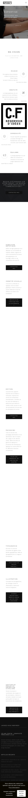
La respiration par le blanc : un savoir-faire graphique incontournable (14, 770)
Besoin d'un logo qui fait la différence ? (14, 302)
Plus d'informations (14, 787)
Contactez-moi (14, 192)
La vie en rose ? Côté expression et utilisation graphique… (12, 776)
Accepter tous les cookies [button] (21, 793)
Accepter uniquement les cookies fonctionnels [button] (9, 793)
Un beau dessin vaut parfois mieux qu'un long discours (14, 597)
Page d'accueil (8, 25)
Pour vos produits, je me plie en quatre (14, 459)
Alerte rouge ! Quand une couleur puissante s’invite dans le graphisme (13, 781)
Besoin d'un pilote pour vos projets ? (14, 710)
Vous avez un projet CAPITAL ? (14, 564)
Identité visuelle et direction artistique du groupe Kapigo (11, 765)
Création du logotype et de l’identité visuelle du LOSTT (13, 760)
